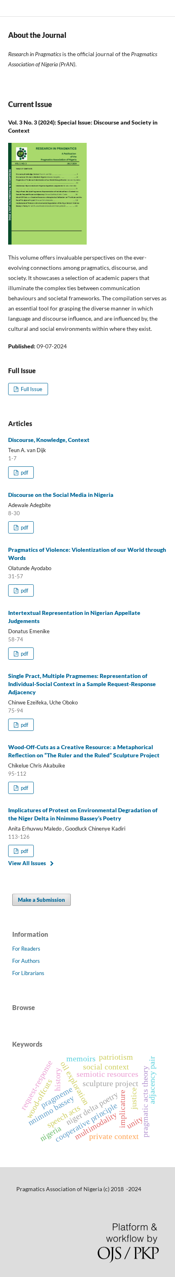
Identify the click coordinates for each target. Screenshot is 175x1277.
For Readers (26, 948)
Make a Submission (41, 900)
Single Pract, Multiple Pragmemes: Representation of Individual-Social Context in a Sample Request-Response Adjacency (82, 683)
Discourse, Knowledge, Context (49, 439)
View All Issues (27, 863)
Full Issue (31, 389)
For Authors (26, 961)
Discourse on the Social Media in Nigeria (61, 494)
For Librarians (28, 973)
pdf (24, 472)
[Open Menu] (8, 8)
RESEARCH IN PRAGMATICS (55, 8)
